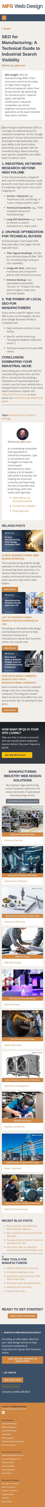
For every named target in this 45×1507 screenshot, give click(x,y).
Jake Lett (20, 65)
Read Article (10, 589)
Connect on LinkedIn (23, 506)
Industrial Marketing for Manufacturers (22, 1360)
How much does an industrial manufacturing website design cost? (25, 1248)
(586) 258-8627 (22, 1391)
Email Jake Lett (20, 511)
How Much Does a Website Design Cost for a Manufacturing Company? (19, 679)
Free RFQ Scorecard (11, 1386)
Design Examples (8, 1494)
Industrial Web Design (9, 1424)
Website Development (9, 1427)
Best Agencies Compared (10, 1484)
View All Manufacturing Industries (22, 801)
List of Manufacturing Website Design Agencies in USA (20, 620)
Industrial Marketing (9, 1431)
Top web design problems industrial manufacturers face (25, 1241)
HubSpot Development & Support (13, 1441)
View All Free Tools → (17, 1291)
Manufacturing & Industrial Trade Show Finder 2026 (23, 1278)
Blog (7, 28)
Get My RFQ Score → (17, 755)
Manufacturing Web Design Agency (22, 1333)
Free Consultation (12, 1380)
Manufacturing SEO (8, 1445)
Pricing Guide (6, 1434)
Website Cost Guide (8, 1487)
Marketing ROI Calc (8, 1470)
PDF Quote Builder (8, 1466)
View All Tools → (7, 1473)
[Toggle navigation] (4, 17)
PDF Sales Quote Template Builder (24, 1283)
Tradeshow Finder (8, 1462)
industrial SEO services (14, 394)
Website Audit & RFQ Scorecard (22, 1268)
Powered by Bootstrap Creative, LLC (14, 1409)
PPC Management (8, 1438)
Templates (5, 1498)
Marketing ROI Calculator (19, 1287)
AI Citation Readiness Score (20, 1272)
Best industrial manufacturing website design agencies (22, 1227)
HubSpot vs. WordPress (10, 1491)
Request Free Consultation (22, 1316)
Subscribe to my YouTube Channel (22, 499)
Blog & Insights (7, 1501)
